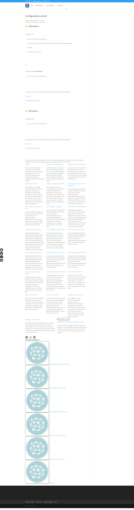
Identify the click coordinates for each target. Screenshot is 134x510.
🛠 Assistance (39, 5)
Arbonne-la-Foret (29, 502)
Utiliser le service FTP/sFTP (74, 272)
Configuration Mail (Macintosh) (54, 164)
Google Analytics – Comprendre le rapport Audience (70, 322)
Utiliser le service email (52, 295)
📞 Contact (60, 5)
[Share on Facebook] (26, 337)
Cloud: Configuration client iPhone (55, 252)
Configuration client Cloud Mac (33, 229)
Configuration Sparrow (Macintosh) (77, 164)
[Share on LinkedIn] (34, 337)
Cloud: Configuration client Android (77, 252)
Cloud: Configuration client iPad (76, 229)
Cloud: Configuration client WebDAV (55, 229)
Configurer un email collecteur (76, 295)
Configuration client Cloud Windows (77, 206)
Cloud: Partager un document (54, 206)
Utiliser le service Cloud (31, 295)
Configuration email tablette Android (55, 272)
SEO (32, 5)
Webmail (27, 164)
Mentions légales (48, 502)
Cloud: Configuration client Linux (33, 252)
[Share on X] (30, 337)
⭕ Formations (50, 5)
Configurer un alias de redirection (55, 183)
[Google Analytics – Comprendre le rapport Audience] (63, 319)
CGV (56, 502)
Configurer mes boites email (32, 319)
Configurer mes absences (31, 183)
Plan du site (39, 502)
